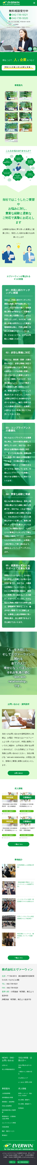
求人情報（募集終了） (25, 1104)
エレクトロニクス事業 (9, 1123)
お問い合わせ (18, 773)
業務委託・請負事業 (8, 1102)
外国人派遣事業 (7, 1106)
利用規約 (21, 1108)
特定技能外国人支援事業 (9, 1111)
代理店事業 (5, 1127)
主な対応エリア (23, 1078)
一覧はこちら (18, 844)
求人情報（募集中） (24, 1100)
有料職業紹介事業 (7, 1097)
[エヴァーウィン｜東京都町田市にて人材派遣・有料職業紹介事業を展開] (18, 1150)
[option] (18, 29)
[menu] (34, 3)
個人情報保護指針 (23, 1162)
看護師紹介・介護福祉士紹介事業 (9, 1117)
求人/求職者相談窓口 (8, 1069)
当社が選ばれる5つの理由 (24, 1066)
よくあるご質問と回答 (25, 1082)
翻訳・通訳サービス (8, 1131)
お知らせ (4, 1065)
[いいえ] (35, 1158)
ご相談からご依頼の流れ (25, 1073)
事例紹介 (4, 1135)
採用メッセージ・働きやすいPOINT (25, 1094)
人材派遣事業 (6, 1093)
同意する (12, 1162)
